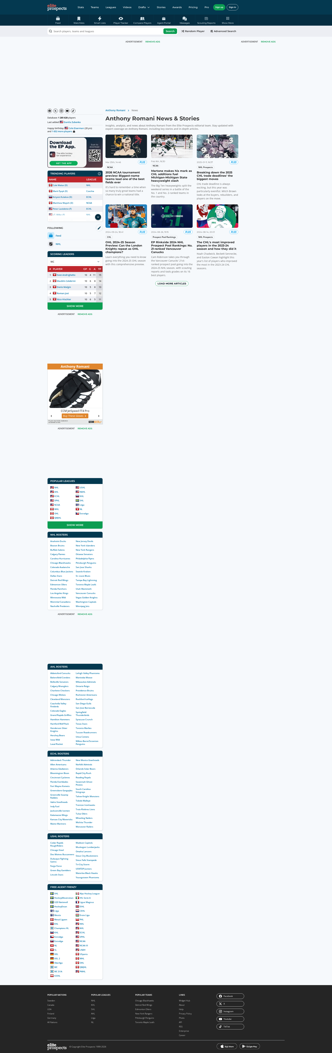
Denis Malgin (64, 287)
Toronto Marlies (83, 728)
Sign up (219, 7)
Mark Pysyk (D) (60, 191)
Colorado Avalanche (60, 567)
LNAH (82, 949)
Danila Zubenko (72, 122)
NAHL (82, 491)
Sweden (51, 1000)
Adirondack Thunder (60, 760)
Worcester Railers (84, 826)
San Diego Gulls (83, 703)
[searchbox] (112, 31)
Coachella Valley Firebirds (58, 705)
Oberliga (58, 962)
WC (56, 967)
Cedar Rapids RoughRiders (56, 844)
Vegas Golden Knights (87, 597)
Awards (177, 7)
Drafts (142, 7)
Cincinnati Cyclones (60, 777)
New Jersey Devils (84, 541)
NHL (88, 185)
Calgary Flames (57, 554)
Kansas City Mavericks (61, 819)
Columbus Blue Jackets (61, 571)
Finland (50, 1013)
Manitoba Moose (84, 677)
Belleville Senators (59, 681)
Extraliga (84, 513)
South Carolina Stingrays (83, 791)
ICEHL (57, 975)
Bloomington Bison (59, 773)
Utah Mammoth (84, 588)
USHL (82, 487)
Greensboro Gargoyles (61, 790)
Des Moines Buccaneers (62, 854)
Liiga (82, 504)
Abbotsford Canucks (60, 673)
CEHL (82, 910)
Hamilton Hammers (60, 719)
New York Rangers (85, 549)
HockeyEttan (60, 906)
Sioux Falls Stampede (86, 860)
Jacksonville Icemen (60, 810)
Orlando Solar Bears (85, 768)
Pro (207, 7)
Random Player (195, 31)
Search (170, 31)
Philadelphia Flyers (85, 558)
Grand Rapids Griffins (60, 715)
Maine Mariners (58, 823)
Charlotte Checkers (60, 690)
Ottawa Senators (84, 554)
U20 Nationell (61, 902)
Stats (81, 7)
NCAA (89, 202)
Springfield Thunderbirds (82, 714)
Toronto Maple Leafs (86, 584)
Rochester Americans (86, 694)
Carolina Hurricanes (60, 558)
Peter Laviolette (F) (62, 208)
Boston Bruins (57, 545)
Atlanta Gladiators (59, 768)
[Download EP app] (75, 152)
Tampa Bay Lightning (86, 580)
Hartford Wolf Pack (59, 723)
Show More (75, 306)
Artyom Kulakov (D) (62, 197)
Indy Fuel (54, 806)
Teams (95, 7)
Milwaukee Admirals (86, 681)
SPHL (56, 500)
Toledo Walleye (83, 800)
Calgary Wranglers (59, 686)
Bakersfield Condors (60, 677)
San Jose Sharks (84, 567)
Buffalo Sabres (57, 549)
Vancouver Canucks (85, 593)
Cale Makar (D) (60, 185)
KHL (82, 496)
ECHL (89, 197)
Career (182, 1035)
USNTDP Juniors (84, 868)
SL (55, 949)
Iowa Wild (55, 739)
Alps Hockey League (90, 893)
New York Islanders (85, 545)
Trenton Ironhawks (85, 805)
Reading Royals (83, 777)
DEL (56, 954)
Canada (50, 1004)
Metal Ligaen (60, 919)
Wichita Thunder (84, 822)
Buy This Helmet (73, 415)
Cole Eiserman (76, 128)
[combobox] (112, 31)
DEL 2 (57, 958)
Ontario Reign (83, 686)
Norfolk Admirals (84, 764)
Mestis (57, 915)
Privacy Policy (185, 1013)
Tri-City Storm (82, 864)
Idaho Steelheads (59, 802)
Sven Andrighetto (66, 274)
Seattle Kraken (83, 571)
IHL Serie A (85, 897)
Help (181, 1009)
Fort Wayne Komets (60, 786)
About (182, 1004)
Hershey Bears (57, 735)
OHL (56, 513)
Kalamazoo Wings (59, 815)
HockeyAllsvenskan (63, 897)
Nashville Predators (60, 606)
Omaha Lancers (83, 851)
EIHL (82, 906)
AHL (56, 491)
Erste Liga (85, 915)
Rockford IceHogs (84, 699)
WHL (56, 509)
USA (49, 1009)
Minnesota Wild (58, 597)
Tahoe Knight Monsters (87, 796)
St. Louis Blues (83, 575)
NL (81, 509)
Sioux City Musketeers (87, 855)
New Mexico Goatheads (87, 760)
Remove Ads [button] (268, 41)
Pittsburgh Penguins (86, 562)
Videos (127, 7)
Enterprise (184, 1030)
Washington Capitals (86, 601)
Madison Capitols (84, 842)
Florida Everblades (59, 781)
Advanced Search (225, 31)
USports (84, 954)
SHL (82, 500)
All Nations (52, 1022)
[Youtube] (67, 111)
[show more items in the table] (98, 217)
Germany (51, 1017)
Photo (182, 1017)
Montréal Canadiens (60, 601)
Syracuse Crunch (84, 719)
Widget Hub (184, 1000)
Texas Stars (81, 723)
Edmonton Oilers (58, 584)
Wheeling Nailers (84, 818)
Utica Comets (82, 736)
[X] (55, 111)
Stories (161, 7)
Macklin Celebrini (66, 281)
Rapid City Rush (83, 773)
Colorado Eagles (58, 710)
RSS (181, 1026)
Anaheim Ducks (58, 541)
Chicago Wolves (58, 694)
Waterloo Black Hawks (87, 873)
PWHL (83, 971)
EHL (56, 923)
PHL (82, 919)
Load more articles (172, 283)
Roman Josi (63, 293)
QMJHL (57, 517)
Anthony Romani (115, 110)
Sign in (232, 7)
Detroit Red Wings (59, 580)
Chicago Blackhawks (60, 562)
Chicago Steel (57, 850)
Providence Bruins (85, 690)
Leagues (111, 7)
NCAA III (84, 945)
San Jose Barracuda (85, 707)
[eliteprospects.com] (57, 7)
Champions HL (61, 928)
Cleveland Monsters (60, 699)
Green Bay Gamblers (60, 870)
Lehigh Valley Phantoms (88, 673)
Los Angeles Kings (59, 593)
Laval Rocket (56, 744)
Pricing (193, 7)
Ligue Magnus (87, 902)
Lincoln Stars (56, 874)
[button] (228, 20)
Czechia (90, 191)
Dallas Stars (56, 575)
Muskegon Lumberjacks (88, 847)
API (180, 1022)
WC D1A (58, 971)
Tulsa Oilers (81, 813)
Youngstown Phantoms (87, 877)
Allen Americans (58, 764)
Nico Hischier (64, 299)
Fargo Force (56, 866)
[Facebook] (49, 111)
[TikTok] (73, 111)
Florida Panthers (58, 588)
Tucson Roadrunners (86, 732)
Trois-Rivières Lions (85, 809)
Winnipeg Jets (82, 606)
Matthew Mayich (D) (63, 202)
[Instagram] (61, 111)
